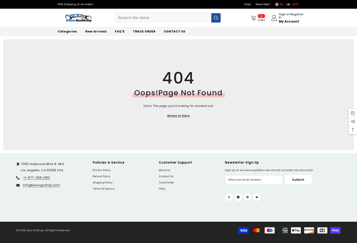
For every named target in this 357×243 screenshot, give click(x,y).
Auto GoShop (35, 230)
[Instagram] (238, 197)
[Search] (167, 18)
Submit (298, 180)
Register (296, 14)
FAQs (247, 4)
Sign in (282, 16)
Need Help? (263, 4)
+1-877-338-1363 (36, 177)
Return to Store (178, 115)
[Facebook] (229, 197)
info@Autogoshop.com (41, 185)
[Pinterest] (247, 197)
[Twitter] (257, 197)
